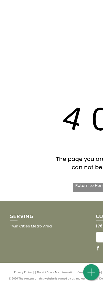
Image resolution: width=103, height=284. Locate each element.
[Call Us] (91, 274)
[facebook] (98, 249)
